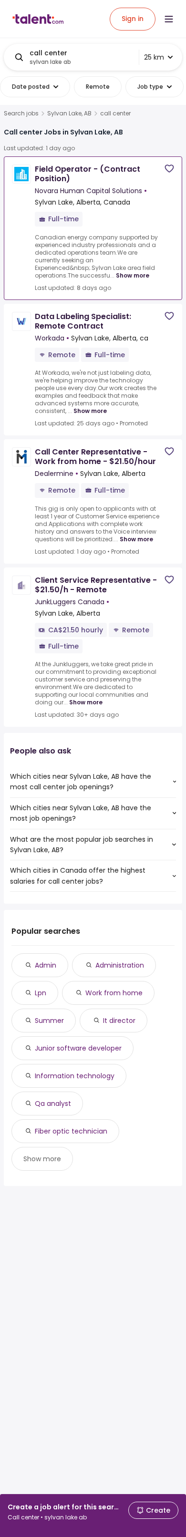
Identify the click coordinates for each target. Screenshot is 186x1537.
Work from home (114, 993)
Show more (132, 275)
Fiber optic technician (71, 1131)
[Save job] (169, 169)
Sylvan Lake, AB (69, 113)
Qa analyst (53, 1103)
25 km (154, 57)
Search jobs (21, 113)
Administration (119, 965)
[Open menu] (169, 19)
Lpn (40, 993)
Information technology (74, 1076)
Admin (45, 965)
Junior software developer (78, 1048)
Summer (49, 1020)
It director (119, 1020)
